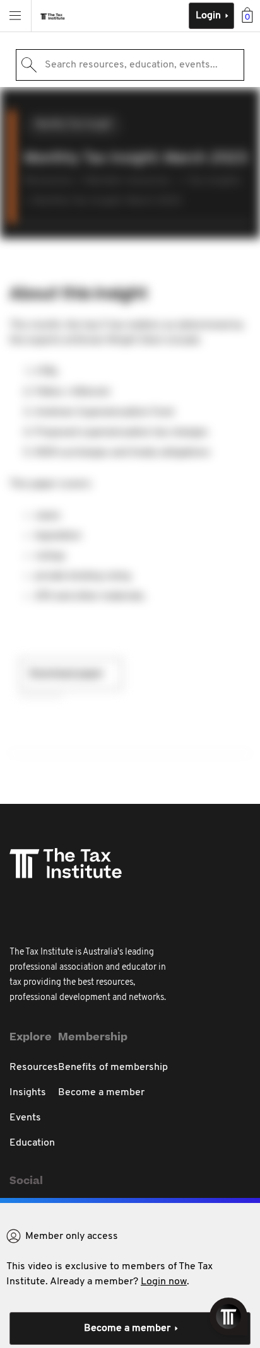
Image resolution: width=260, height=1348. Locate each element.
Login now (164, 1282)
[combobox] (130, 65)
